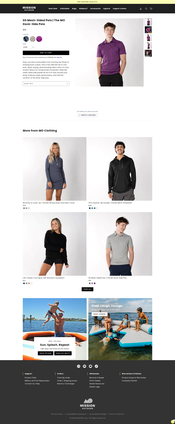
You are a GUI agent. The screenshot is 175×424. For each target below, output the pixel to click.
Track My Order (63, 378)
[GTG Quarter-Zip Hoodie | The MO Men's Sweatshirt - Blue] (92, 208)
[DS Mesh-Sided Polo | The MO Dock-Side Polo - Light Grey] (92, 283)
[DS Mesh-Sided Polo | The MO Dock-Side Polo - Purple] (95, 283)
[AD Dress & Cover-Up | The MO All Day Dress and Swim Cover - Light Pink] (26, 208)
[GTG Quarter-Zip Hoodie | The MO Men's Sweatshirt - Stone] (97, 208)
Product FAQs (30, 378)
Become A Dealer (97, 378)
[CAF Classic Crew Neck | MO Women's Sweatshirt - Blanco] (31, 283)
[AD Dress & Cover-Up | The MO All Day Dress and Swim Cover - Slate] (24, 208)
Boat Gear (53, 8)
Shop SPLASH (45, 353)
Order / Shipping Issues (67, 381)
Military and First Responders (37, 381)
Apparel (106, 8)
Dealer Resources (97, 384)
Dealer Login (95, 387)
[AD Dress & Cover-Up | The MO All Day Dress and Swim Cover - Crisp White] (29, 208)
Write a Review (89, 115)
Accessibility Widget (98, 414)
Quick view (54, 199)
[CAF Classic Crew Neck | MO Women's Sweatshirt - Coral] (29, 283)
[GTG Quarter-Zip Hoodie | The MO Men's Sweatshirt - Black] (90, 208)
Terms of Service (116, 414)
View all (87, 289)
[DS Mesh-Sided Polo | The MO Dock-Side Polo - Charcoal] (90, 283)
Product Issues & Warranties (134, 378)
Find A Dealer (95, 381)
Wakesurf (83, 8)
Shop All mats (63, 353)
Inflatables (64, 8)
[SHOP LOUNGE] (120, 329)
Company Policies (129, 381)
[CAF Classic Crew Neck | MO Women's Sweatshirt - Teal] (26, 283)
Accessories (95, 8)
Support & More (119, 8)
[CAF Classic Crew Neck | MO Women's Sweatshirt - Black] (24, 283)
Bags (74, 8)
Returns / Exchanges (66, 384)
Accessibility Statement (76, 414)
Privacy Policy (57, 414)
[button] (26, 39)
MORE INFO (28, 84)
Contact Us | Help (32, 384)
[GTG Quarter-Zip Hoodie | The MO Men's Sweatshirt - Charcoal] (95, 208)
